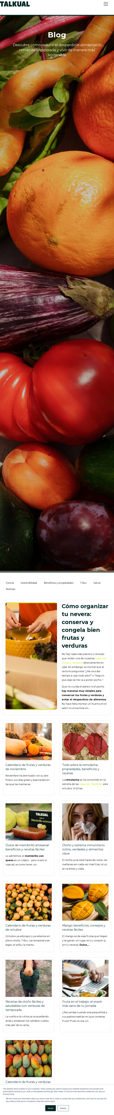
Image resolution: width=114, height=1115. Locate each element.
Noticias (10, 589)
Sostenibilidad (29, 582)
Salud (97, 582)
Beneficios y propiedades (58, 582)
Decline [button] (63, 1108)
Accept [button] (50, 1108)
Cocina (10, 582)
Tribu (83, 582)
